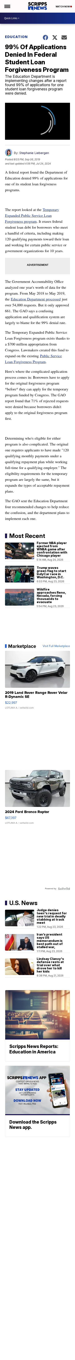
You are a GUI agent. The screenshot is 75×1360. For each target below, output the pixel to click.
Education (16, 37)
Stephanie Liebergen (34, 153)
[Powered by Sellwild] (64, 888)
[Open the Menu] (7, 6)
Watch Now (63, 6)
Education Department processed (36, 299)
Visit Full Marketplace (56, 646)
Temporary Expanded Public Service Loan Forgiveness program (32, 215)
